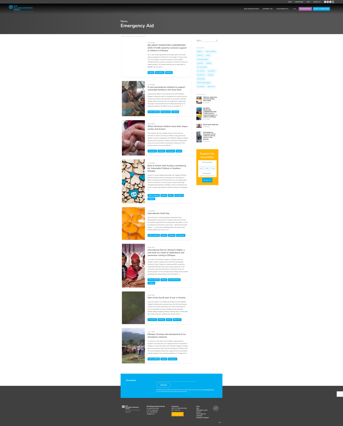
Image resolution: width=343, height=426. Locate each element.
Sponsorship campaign (203, 82)
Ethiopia (151, 72)
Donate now (177, 414)
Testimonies (170, 151)
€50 (201, 168)
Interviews (200, 63)
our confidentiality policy (208, 389)
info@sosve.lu (151, 414)
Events (171, 195)
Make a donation (321, 9)
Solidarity (169, 72)
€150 (213, 168)
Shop (308, 2)
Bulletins (199, 51)
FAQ (197, 408)
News (290, 2)
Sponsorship (305, 9)
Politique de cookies (201, 415)
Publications (299, 2)
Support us (267, 9)
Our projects (282, 9)
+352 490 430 (153, 412)
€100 (207, 168)
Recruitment (201, 75)
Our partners (159, 72)
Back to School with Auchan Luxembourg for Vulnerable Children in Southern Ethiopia (167, 168)
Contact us (317, 2)
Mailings (209, 63)
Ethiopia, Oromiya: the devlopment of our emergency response (167, 335)
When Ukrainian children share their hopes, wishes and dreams (168, 127)
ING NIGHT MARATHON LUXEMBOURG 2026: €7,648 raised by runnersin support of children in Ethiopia (167, 48)
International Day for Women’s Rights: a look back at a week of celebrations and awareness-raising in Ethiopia (166, 253)
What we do (177, 319)
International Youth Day (158, 213)
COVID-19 (200, 55)
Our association (251, 9)
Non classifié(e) (202, 67)
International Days (174, 279)
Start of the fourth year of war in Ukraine (167, 297)
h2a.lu (219, 422)
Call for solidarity (154, 111)
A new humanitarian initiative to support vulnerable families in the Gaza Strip (166, 88)
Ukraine (179, 151)
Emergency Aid (165, 111)
